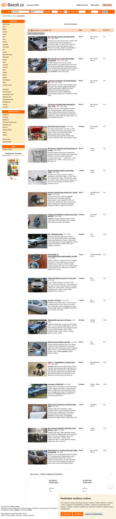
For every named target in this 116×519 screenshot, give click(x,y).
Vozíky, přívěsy (7, 130)
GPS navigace (7, 92)
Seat (4, 70)
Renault (5, 67)
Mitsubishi (6, 57)
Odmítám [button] (78, 514)
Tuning (5, 104)
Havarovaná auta (8, 94)
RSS (49, 508)
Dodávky (5, 117)
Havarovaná (6, 139)
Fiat (4, 37)
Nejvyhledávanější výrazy (19, 513)
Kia (4, 49)
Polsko (25, 515)
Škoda (5, 75)
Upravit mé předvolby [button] (94, 514)
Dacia (4, 34)
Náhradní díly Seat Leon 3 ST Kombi (59, 320)
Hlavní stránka (7, 16)
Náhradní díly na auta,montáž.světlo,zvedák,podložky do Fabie (62, 255)
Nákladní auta (7, 125)
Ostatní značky (7, 85)
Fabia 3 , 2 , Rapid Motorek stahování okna (61, 362)
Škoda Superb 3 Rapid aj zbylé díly (59, 342)
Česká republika (10, 515)
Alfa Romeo (6, 24)
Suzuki (5, 72)
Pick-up (5, 127)
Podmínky (35, 508)
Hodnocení (16, 508)
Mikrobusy (6, 120)
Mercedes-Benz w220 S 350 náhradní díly (61, 37)
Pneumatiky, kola (8, 99)
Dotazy (10, 508)
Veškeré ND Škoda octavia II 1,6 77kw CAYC (62, 278)
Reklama (28, 508)
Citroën (5, 32)
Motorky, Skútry (7, 149)
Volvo (4, 82)
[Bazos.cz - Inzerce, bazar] (12, 6)
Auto (14, 16)
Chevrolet (6, 47)
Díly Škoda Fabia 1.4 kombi (56, 126)
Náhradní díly (7, 97)
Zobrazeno (106, 30)
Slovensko (19, 515)
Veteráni (5, 107)
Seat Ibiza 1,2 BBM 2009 (55, 384)
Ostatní (5, 135)
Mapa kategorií (5, 513)
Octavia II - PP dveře (54, 300)
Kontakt (22, 508)
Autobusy (5, 115)
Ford (4, 39)
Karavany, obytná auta (9, 122)
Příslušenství (7, 102)
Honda (5, 42)
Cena (80, 30)
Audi (4, 27)
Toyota (5, 77)
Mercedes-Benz (7, 54)
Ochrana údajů (43, 508)
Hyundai (5, 44)
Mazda (5, 52)
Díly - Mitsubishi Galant (55, 234)
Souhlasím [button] (66, 514)
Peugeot (5, 65)
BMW (4, 29)
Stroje (4, 132)
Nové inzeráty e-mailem (36, 33)
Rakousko (31, 515)
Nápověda (4, 508)
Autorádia (6, 89)
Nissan (5, 60)
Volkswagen (6, 80)
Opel (4, 62)
